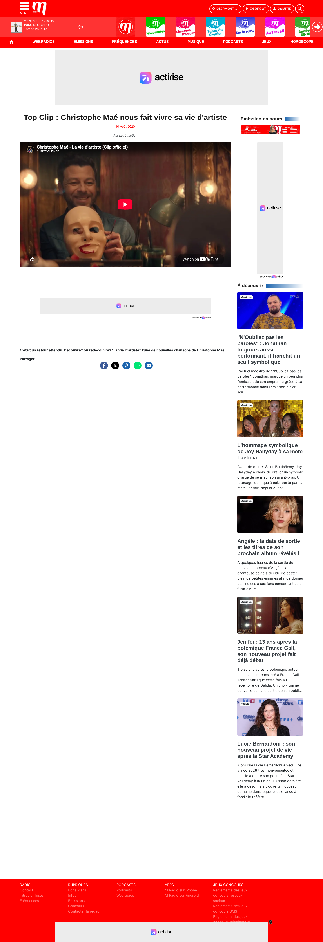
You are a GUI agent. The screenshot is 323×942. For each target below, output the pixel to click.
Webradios (44, 42)
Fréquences (124, 42)
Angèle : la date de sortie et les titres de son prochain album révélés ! (268, 547)
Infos (72, 895)
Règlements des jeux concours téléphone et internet (231, 921)
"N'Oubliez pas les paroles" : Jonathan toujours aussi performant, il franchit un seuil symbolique (268, 349)
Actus (162, 42)
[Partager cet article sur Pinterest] (125, 367)
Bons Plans (77, 890)
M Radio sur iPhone (181, 890)
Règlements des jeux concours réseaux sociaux (230, 895)
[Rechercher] (299, 8)
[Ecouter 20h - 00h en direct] (270, 129)
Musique (196, 42)
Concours (76, 906)
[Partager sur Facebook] (103, 367)
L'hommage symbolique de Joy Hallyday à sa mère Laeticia (270, 451)
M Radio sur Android (182, 895)
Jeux (267, 42)
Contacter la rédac (83, 911)
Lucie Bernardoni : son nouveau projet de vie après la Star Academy (266, 750)
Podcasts (233, 42)
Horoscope (302, 42)
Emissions (83, 42)
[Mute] (80, 27)
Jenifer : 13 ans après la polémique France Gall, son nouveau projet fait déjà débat (267, 651)
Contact (26, 890)
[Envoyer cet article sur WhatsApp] (136, 367)
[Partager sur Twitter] (114, 367)
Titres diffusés (32, 895)
